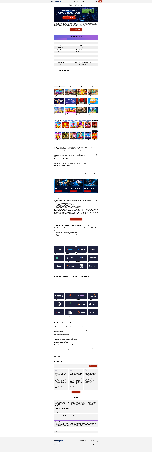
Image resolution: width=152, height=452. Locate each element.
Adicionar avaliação (93, 365)
